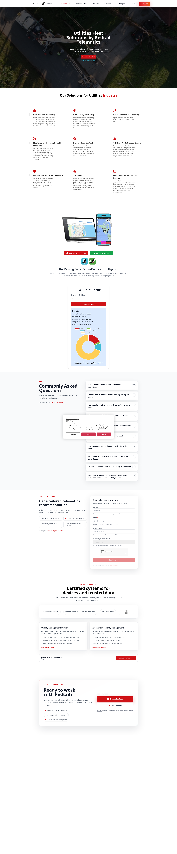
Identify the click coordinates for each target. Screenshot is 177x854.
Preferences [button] (95, 429)
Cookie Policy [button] (102, 428)
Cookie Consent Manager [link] (72, 419)
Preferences (73, 434)
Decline (88, 434)
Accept (104, 434)
